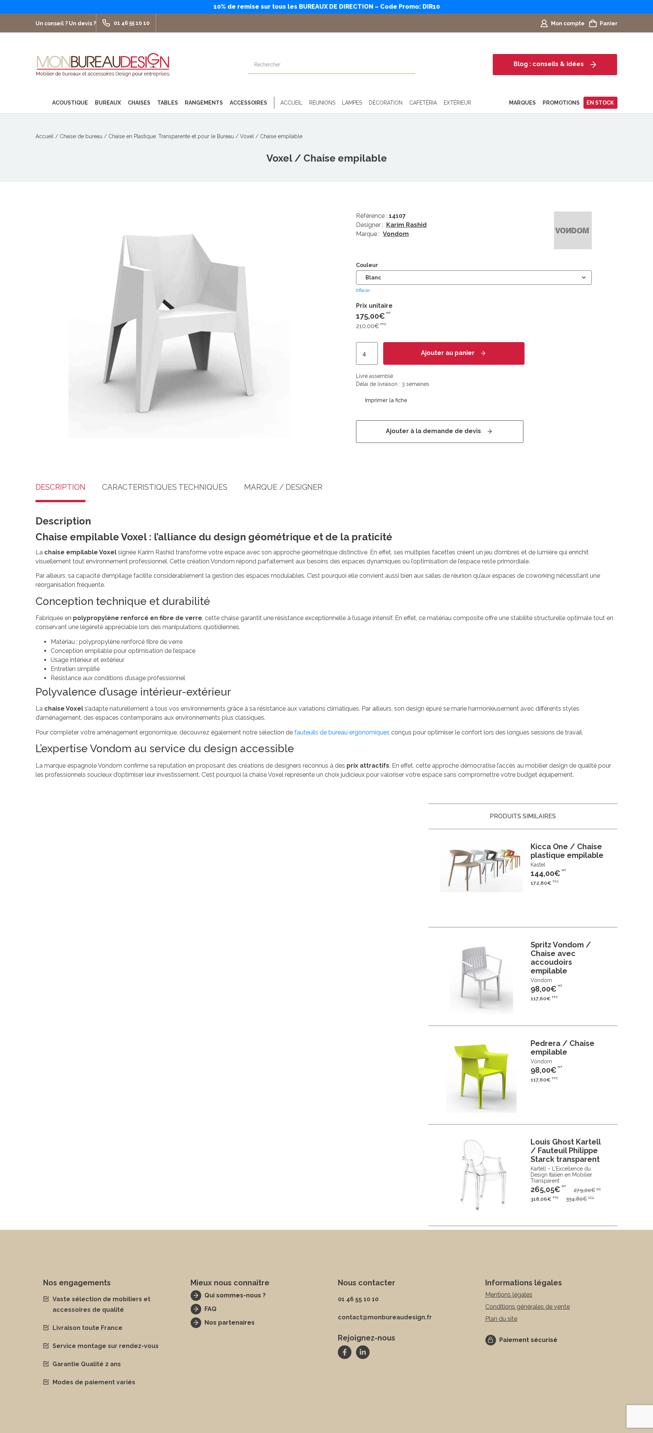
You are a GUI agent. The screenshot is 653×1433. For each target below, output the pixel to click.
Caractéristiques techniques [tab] (164, 487)
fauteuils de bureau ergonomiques (342, 732)
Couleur (367, 265)
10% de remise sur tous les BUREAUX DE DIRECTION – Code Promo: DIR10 (327, 6)
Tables (167, 103)
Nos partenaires (229, 1322)
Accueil (291, 103)
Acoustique (70, 103)
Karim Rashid (406, 224)
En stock (600, 103)
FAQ (210, 1309)
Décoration (385, 103)
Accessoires (248, 103)
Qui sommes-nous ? (235, 1295)
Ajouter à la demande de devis (433, 431)
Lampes (352, 103)
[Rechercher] (405, 64)
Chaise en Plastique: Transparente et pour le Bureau (171, 136)
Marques (522, 103)
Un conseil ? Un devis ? (66, 23)
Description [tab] (60, 487)
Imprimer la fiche (386, 400)
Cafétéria (423, 103)
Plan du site (501, 1318)
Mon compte (568, 23)
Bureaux (108, 103)
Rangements (204, 103)
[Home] (42, 103)
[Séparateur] (272, 103)
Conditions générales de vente (527, 1306)
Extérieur (457, 103)
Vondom (396, 234)
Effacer (363, 290)
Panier (608, 23)
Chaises (139, 103)
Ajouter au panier (448, 352)
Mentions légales (508, 1294)
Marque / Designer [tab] (283, 487)
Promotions (561, 103)
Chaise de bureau (81, 136)
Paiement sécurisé (528, 1340)
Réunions (322, 103)
